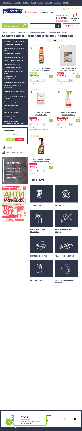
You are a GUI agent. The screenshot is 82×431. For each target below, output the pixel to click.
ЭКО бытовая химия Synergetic (14, 41)
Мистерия (12, 12)
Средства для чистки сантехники (14, 82)
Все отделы (44, 15)
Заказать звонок (62, 20)
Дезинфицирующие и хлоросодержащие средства (14, 122)
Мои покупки (74, 18)
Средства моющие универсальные (10, 78)
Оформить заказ (71, 26)
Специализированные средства (14, 61)
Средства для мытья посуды (13, 45)
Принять (62, 419)
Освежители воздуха (10, 102)
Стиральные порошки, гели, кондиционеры (12, 86)
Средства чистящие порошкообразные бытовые (13, 117)
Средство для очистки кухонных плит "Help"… (68, 69)
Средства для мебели (11, 105)
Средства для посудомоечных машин (14, 49)
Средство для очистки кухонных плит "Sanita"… (41, 69)
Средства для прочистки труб (13, 57)
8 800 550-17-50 (46, 12)
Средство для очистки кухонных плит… (41, 114)
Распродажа (11, 177)
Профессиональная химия (13, 109)
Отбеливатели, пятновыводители (14, 92)
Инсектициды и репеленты (12, 112)
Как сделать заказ (13, 168)
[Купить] (51, 76)
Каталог (11, 26)
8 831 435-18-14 (62, 18)
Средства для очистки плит (12, 68)
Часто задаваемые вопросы (13, 173)
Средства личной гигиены (13, 64)
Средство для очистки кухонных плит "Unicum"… (41, 160)
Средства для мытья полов (12, 54)
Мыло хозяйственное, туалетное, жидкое (14, 97)
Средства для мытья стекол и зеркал (13, 72)
